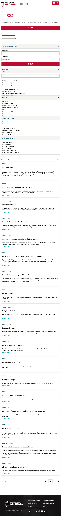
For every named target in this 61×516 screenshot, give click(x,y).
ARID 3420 (4, 407)
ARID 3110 (4, 218)
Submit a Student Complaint (34, 500)
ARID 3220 (4, 307)
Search (30, 28)
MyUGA (29, 506)
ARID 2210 (4, 201)
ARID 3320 (4, 341)
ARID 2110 (4, 184)
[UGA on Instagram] (39, 511)
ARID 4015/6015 (5, 443)
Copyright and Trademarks (48, 503)
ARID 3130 (4, 271)
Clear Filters (56, 37)
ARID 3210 (4, 290)
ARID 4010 (4, 424)
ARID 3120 (4, 235)
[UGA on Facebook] (34, 511)
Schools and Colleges (32, 503)
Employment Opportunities (48, 500)
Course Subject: (5, 50)
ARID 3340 (4, 376)
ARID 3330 (4, 358)
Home (2, 11)
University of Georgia (15, 504)
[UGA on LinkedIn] (45, 511)
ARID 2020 (4, 163)
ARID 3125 (4, 252)
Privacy (44, 506)
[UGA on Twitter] (36, 511)
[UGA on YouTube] (42, 511)
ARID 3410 (4, 391)
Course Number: (5, 56)
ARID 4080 (4, 463)
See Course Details (6, 178)
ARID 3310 (4, 324)
